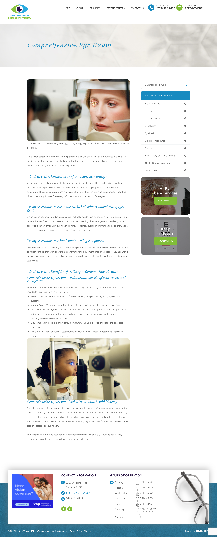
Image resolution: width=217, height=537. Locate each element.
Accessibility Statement (57, 531)
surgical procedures (155, 140)
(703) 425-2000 (79, 493)
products (149, 148)
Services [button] (95, 8)
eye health (150, 133)
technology (151, 170)
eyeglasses (150, 125)
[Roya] (202, 531)
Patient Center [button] (115, 8)
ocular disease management (159, 163)
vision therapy (152, 103)
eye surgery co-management (160, 155)
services (149, 111)
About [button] (79, 8)
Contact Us (137, 8)
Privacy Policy (76, 531)
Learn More (165, 200)
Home (67, 8)
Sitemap (87, 531)
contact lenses (153, 118)
